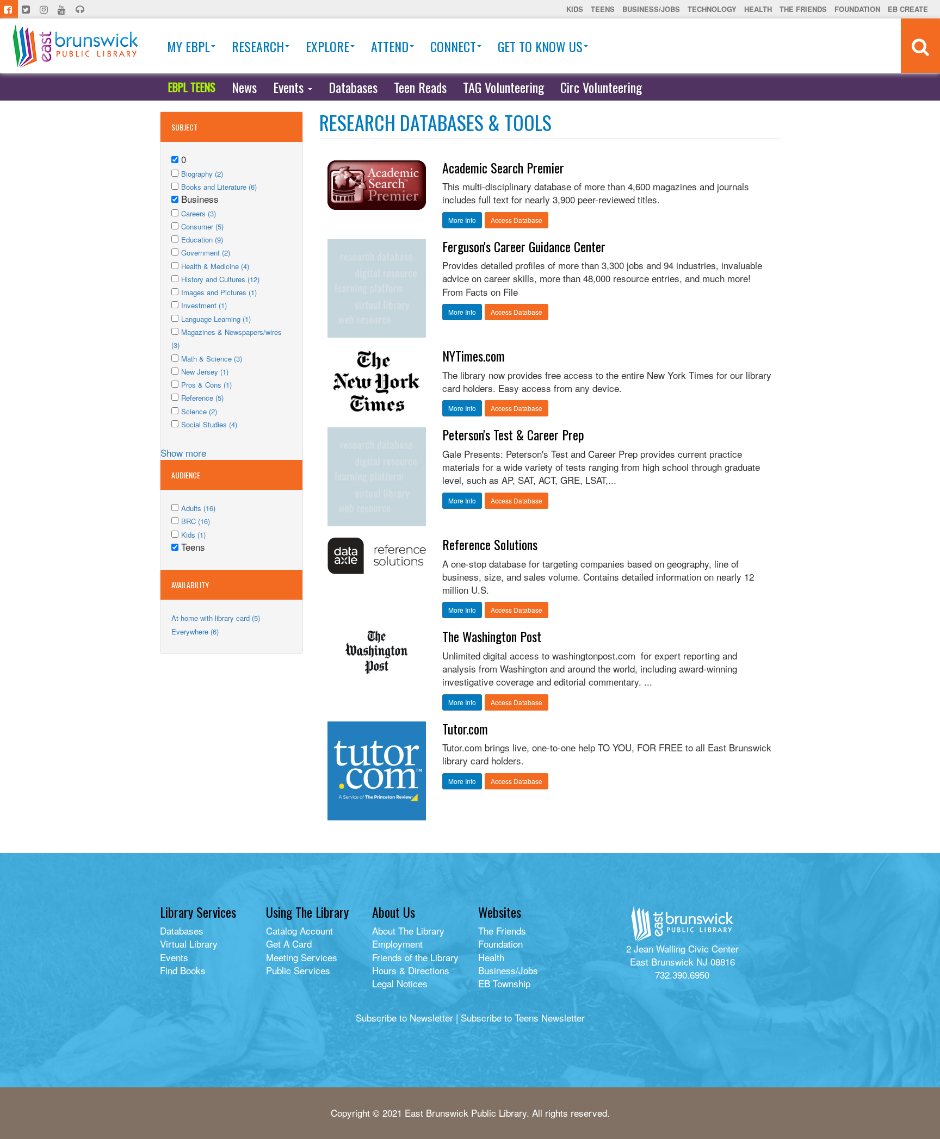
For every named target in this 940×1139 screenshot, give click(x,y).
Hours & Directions (410, 970)
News (244, 87)
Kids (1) (193, 535)
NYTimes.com (473, 355)
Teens (603, 9)
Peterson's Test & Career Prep (513, 434)
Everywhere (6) (195, 631)
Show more (183, 452)
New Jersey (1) (204, 371)
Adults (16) (198, 508)
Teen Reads (420, 87)
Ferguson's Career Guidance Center (523, 246)
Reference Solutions (489, 544)
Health (758, 9)
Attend (390, 46)
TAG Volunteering (503, 87)
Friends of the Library (415, 957)
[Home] (75, 46)
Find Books (183, 970)
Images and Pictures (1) (219, 292)
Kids (574, 9)
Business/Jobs (651, 9)
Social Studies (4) (209, 424)
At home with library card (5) (215, 618)
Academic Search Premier (503, 167)
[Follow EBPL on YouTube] (63, 9)
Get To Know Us (540, 46)
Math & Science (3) (211, 358)
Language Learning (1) (216, 319)
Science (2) (199, 411)
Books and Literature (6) (219, 187)
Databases (353, 87)
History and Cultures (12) (220, 279)
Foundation (857, 9)
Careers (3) (198, 213)
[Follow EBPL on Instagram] (45, 9)
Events (290, 87)
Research (258, 46)
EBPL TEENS (191, 87)
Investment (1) (204, 305)
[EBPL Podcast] (81, 9)
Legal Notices (400, 983)
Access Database (516, 220)
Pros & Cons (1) (206, 384)
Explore (327, 46)
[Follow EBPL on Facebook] (9, 9)
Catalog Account (299, 930)
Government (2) (205, 252)
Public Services (298, 970)
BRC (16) (195, 521)
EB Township (504, 983)
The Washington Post (491, 636)
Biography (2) (202, 174)
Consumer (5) (202, 226)
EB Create (908, 9)
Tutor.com (465, 728)
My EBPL (188, 46)
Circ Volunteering (601, 87)
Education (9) (202, 239)
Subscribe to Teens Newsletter (523, 1017)
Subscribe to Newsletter (404, 1017)
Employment (397, 943)
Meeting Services (301, 957)
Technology (712, 9)
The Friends (803, 9)
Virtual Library (189, 943)
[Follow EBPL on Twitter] (27, 9)
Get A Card (289, 943)
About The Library (408, 930)
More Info (462, 220)
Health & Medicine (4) (215, 266)
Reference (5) (202, 398)
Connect (453, 46)
